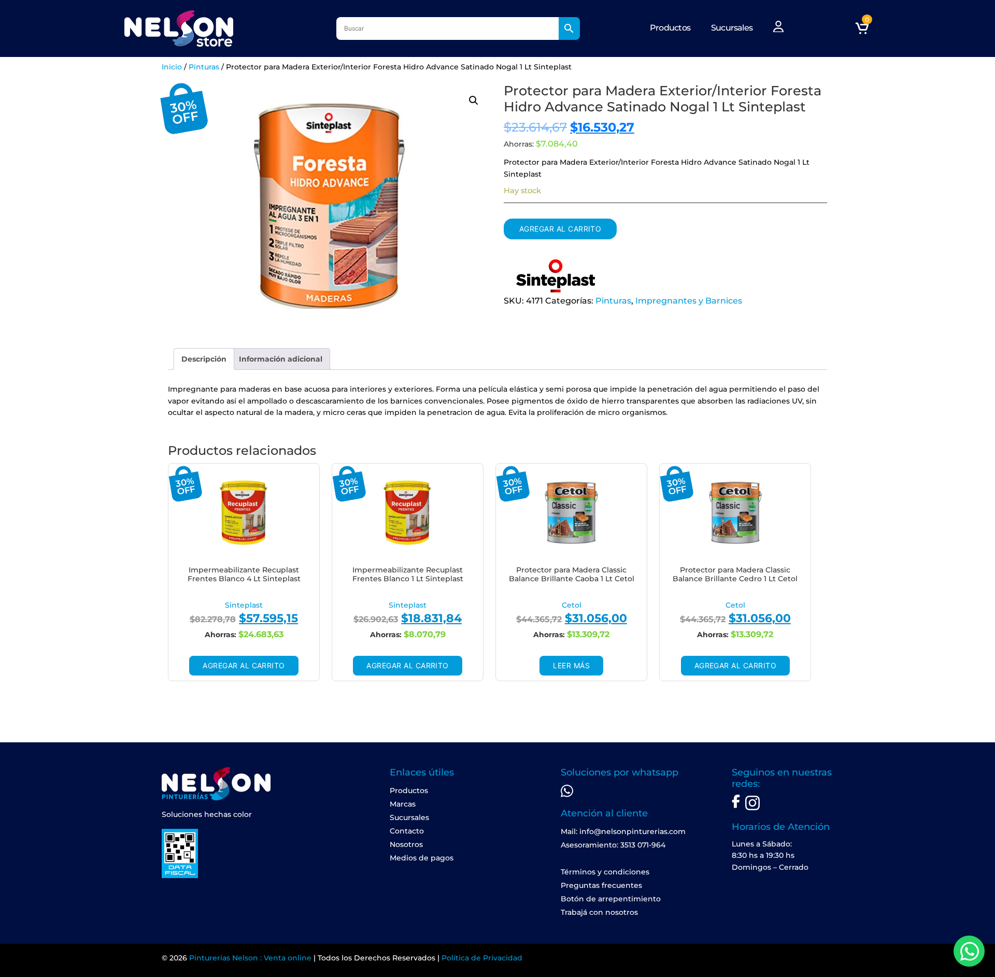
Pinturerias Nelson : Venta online (250, 957)
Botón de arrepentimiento (611, 898)
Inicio (172, 66)
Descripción (203, 359)
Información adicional (280, 359)
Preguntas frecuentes (601, 885)
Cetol (571, 605)
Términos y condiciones (605, 872)
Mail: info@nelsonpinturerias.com (623, 831)
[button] (473, 100)
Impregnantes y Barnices (688, 301)
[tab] (204, 359)
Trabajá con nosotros (599, 912)
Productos (670, 28)
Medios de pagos (421, 858)
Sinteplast (244, 605)
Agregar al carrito (560, 228)
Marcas (403, 804)
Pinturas (204, 66)
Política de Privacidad (482, 957)
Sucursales (731, 28)
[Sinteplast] (555, 276)
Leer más (571, 665)
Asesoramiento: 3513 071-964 (613, 845)
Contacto (407, 831)
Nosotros (406, 844)
